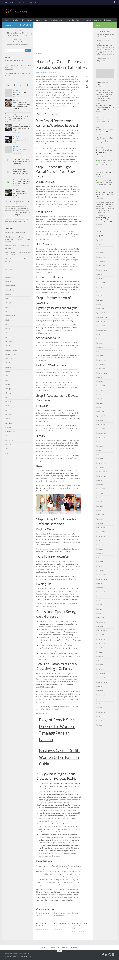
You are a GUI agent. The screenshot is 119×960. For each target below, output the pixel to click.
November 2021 (102, 476)
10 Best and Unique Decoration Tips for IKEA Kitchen (20, 193)
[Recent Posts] (8, 85)
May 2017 (100, 708)
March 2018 (100, 665)
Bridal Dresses (10, 286)
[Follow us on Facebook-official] (21, 25)
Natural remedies (8, 212)
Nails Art (8, 401)
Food (45, 20)
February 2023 (101, 412)
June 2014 (100, 725)
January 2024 (101, 364)
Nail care (27, 210)
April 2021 (100, 506)
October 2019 (101, 583)
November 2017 (102, 682)
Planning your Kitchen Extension (15, 233)
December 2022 (102, 420)
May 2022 (100, 450)
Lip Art (8, 380)
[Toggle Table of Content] (56, 114)
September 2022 (102, 433)
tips (10, 217)
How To (28, 208)
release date (23, 215)
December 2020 (102, 523)
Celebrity (16, 136)
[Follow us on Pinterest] (29, 25)
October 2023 (101, 377)
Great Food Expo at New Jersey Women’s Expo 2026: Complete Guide (105, 195)
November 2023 (102, 373)
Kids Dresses (10, 363)
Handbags (9, 346)
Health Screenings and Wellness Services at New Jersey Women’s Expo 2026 (104, 220)
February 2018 (101, 669)
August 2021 (101, 489)
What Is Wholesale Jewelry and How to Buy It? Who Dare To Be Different (21, 161)
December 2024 (102, 317)
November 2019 (102, 579)
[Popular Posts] (14, 85)
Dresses (29, 20)
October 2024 (101, 326)
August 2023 (101, 386)
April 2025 (100, 300)
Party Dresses (10, 406)
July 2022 (100, 442)
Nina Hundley (42, 72)
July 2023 (100, 390)
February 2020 (101, 566)
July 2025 (100, 287)
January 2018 (101, 673)
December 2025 (102, 266)
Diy (27, 204)
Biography (25, 201)
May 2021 (100, 502)
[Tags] (27, 85)
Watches (8, 444)
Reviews (8, 414)
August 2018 (101, 643)
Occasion (7, 215)
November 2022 (102, 424)
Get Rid (8, 337)
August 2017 (101, 695)
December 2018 (102, 626)
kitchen (13, 210)
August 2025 (101, 283)
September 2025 (102, 278)
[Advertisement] (63, 36)
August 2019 (101, 592)
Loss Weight (9, 384)
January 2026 (101, 261)
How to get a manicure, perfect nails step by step (80, 926)
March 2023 (100, 407)
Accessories (14, 20)
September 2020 (102, 536)
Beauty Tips (9, 277)
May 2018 (100, 656)
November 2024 (102, 321)
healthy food (23, 208)
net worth (24, 212)
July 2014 (100, 721)
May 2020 (100, 553)
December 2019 (102, 575)
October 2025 (101, 274)
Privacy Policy (22, 2)
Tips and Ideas (87, 20)
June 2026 (100, 244)
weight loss (11, 221)
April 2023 (100, 403)
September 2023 (102, 381)
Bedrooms (9, 281)
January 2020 (101, 570)
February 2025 (101, 309)
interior (6, 210)
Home (5, 2)
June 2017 (100, 703)
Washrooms (9, 440)
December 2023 (102, 369)
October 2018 (101, 635)
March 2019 (100, 613)
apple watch (7, 201)
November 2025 (102, 270)
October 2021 (101, 480)
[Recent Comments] (21, 85)
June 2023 (100, 394)
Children (16, 204)
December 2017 (102, 678)
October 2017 (101, 686)
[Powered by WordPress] (11, 956)
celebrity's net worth (9, 204)
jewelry (9, 210)
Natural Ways (16, 212)
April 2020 (100, 557)
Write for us (97, 20)
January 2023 (101, 416)
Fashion (38, 20)
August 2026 (101, 236)
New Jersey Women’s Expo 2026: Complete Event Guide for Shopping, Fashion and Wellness (17, 239)
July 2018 (100, 648)
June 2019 (100, 600)
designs (24, 204)
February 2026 (101, 257)
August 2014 (101, 716)
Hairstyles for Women (15, 208)
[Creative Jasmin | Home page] (16, 11)
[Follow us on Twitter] (23, 25)
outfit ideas (11, 215)
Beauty (11, 201)
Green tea (19, 206)
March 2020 (100, 562)
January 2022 (101, 467)
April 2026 (100, 248)
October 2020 (101, 532)
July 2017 (100, 699)
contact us (12, 75)
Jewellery (24, 157)
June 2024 (100, 343)
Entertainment (10, 316)
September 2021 (102, 485)
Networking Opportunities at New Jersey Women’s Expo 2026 (21, 128)
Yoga (7, 453)
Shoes (8, 419)
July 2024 (100, 339)
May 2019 (100, 605)
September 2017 (102, 691)
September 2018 (102, 639)
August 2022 (101, 437)
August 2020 (101, 540)
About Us (12, 2)
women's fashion (21, 221)
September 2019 (102, 588)
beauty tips (17, 202)
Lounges (28, 179)
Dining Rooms (10, 303)
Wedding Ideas (10, 449)
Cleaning (8, 298)
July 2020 (100, 545)
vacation (23, 217)
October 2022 (101, 429)
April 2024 (100, 351)
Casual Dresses (10, 290)
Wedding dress (12, 219)
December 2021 (102, 472)
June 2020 (100, 549)
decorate (21, 204)
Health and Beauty (57, 20)
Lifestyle (8, 376)
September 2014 (102, 712)
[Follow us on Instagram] (26, 25)
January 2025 (101, 313)
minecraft (23, 210)
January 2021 (101, 519)
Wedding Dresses (20, 219)
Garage (8, 328)
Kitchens (15, 90)
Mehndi (8, 397)
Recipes (17, 215)
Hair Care (24, 206)
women (16, 221)
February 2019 (101, 618)
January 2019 (101, 622)
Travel (15, 114)
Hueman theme (27, 956)
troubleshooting (17, 217)
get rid (14, 206)
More (104, 61)
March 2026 (100, 253)
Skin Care (9, 423)
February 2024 (101, 360)
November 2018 (102, 630)
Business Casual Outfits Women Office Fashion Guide (59, 757)
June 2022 (100, 446)
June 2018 (100, 652)
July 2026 (100, 240)
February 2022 (101, 463)
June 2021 (100, 497)
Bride (29, 201)
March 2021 (100, 510)
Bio (22, 201)
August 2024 (101, 334)
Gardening (9, 333)
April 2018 (100, 660)
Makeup (8, 393)
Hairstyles (7, 208)
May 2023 (100, 399)
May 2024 (100, 347)
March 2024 (100, 356)
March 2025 (100, 304)
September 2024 (102, 330)
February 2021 (101, 515)
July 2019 (100, 596)
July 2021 (100, 493)
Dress (6, 206)
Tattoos (8, 427)
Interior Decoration (73, 20)
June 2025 (100, 291)
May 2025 (100, 296)
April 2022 (100, 454)
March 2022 (100, 459)
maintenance (18, 210)
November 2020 (102, 527)
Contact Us (32, 2)
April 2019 (100, 609)
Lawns (8, 371)
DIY (23, 20)
